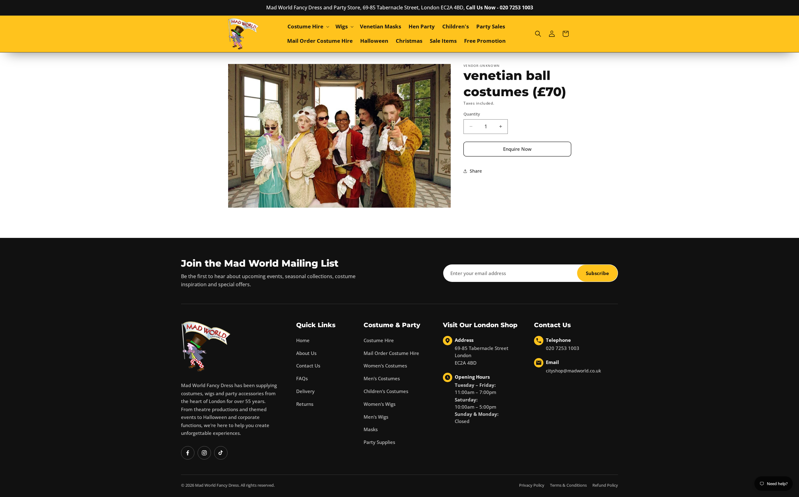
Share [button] (476, 171)
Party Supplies (379, 442)
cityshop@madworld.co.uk (573, 371)
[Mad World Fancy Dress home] (206, 346)
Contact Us (308, 365)
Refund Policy (605, 485)
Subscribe (597, 273)
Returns (304, 404)
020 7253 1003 (562, 348)
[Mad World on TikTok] (221, 453)
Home (303, 340)
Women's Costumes (385, 365)
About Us (306, 353)
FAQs (302, 378)
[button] (308, 26)
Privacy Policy (531, 485)
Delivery (305, 391)
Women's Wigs (379, 404)
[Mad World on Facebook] (187, 453)
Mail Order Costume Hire (391, 353)
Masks (371, 429)
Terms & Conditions (568, 485)
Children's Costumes (386, 391)
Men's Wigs (376, 417)
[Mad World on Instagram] (204, 453)
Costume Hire (379, 340)
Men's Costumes (382, 378)
